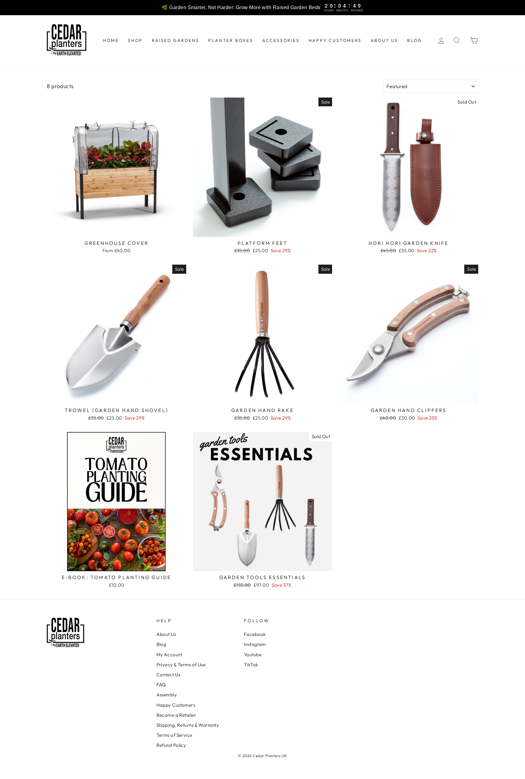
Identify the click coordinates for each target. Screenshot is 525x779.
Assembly (166, 695)
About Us (166, 634)
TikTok (251, 664)
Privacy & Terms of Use (181, 664)
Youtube (253, 654)
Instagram (255, 644)
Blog (161, 644)
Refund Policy (171, 745)
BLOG (414, 40)
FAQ (161, 685)
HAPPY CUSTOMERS (335, 40)
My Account (169, 654)
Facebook (255, 634)
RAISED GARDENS (175, 40)
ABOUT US (384, 40)
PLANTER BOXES (230, 40)
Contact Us (168, 675)
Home (111, 40)
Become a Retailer (176, 715)
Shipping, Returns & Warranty (187, 725)
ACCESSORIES (281, 40)
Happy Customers (175, 705)
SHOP (135, 40)
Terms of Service (174, 735)
